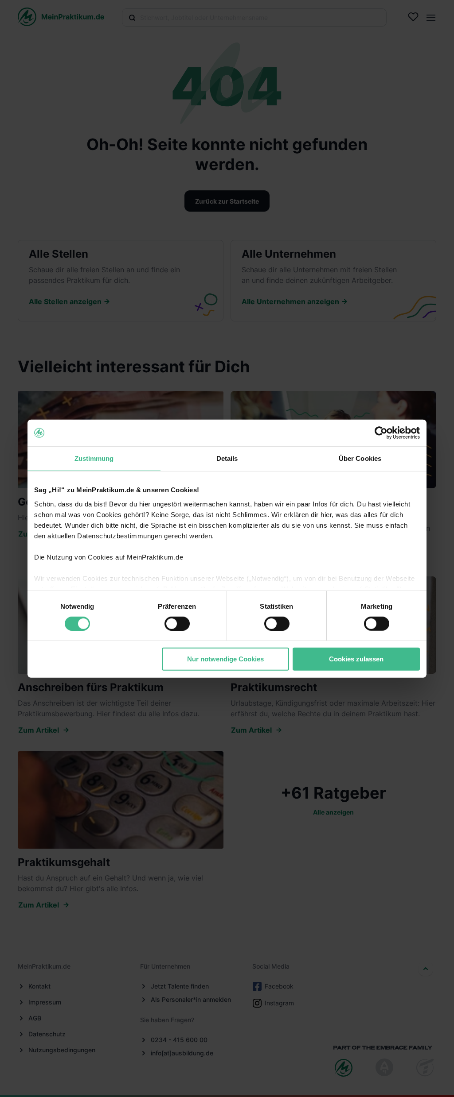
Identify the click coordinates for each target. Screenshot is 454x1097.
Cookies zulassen (356, 659)
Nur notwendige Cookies (225, 659)
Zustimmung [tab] (94, 458)
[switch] (177, 624)
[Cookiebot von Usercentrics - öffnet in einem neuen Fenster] (381, 433)
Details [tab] (227, 458)
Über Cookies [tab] (360, 458)
